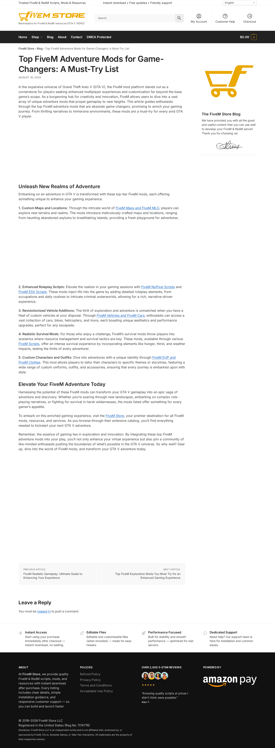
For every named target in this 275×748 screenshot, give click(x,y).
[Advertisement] (102, 151)
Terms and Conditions (96, 685)
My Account (199, 21)
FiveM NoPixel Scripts (158, 287)
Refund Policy (90, 674)
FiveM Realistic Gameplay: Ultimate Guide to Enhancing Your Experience (52, 576)
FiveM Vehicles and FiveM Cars (121, 315)
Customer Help (225, 21)
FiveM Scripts (29, 344)
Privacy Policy (90, 680)
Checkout (249, 21)
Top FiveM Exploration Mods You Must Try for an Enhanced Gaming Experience (147, 576)
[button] (248, 37)
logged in (44, 611)
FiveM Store (26, 48)
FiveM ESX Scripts (33, 292)
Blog (40, 48)
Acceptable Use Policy (96, 691)
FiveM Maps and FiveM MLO (137, 208)
